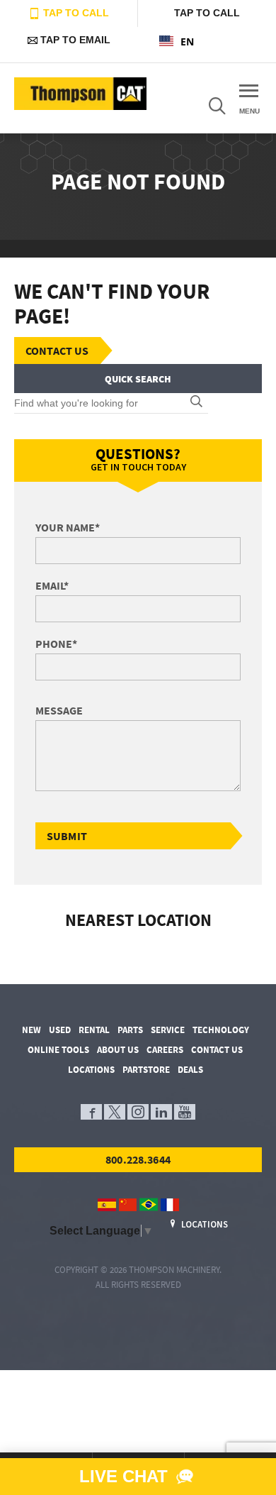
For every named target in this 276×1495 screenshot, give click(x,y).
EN (187, 41)
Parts (130, 1030)
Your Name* (67, 527)
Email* (52, 585)
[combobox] (207, 41)
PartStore (146, 1070)
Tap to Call (74, 12)
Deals (190, 1070)
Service (168, 1030)
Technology (220, 1030)
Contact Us (57, 350)
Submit (67, 836)
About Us (118, 1050)
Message (59, 710)
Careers (164, 1050)
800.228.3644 (138, 1159)
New (31, 1030)
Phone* (56, 643)
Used (60, 1030)
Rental (94, 1030)
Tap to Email (74, 39)
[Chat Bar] (138, 1476)
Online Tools (58, 1050)
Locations (91, 1070)
